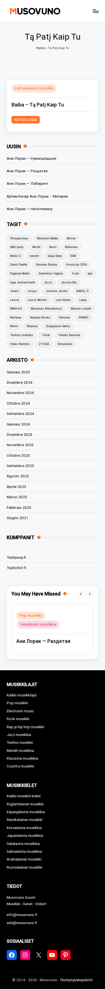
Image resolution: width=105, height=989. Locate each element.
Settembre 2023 (20, 465)
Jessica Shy (69, 282)
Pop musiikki (31, 616)
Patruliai (64, 317)
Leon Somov (63, 300)
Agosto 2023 (18, 476)
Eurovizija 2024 (76, 264)
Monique (15, 317)
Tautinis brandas (21, 335)
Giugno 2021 (17, 518)
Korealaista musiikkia (24, 827)
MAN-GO (16, 308)
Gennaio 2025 (18, 372)
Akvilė (36, 247)
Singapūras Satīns (58, 326)
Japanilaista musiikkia (25, 835)
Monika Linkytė (81, 308)
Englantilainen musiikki (25, 804)
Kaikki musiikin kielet (24, 796)
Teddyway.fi (16, 557)
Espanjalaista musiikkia (26, 812)
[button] (81, 594)
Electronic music (20, 711)
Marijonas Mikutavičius (46, 308)
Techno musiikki (20, 742)
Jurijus (32, 291)
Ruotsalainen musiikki (24, 867)
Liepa (83, 300)
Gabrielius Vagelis (50, 273)
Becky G (15, 256)
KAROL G (82, 291)
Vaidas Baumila (69, 335)
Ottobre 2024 (18, 403)
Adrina (71, 238)
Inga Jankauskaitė (22, 282)
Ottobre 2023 (18, 455)
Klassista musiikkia (22, 758)
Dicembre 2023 (19, 434)
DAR (73, 256)
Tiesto (46, 335)
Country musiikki (20, 766)
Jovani (14, 291)
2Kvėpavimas (19, 238)
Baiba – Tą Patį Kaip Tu (37, 105)
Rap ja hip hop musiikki (25, 727)
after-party (17, 247)
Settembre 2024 (20, 413)
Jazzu (48, 282)
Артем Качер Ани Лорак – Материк (37, 196)
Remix (14, 326)
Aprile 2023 (16, 486)
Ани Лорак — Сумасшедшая (31, 158)
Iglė (90, 273)
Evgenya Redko (20, 273)
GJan (75, 273)
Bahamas (71, 247)
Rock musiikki (18, 718)
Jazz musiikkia (19, 734)
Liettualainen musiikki (34, 88)
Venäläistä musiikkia (38, 624)
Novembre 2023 (20, 445)
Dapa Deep (55, 256)
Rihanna (32, 326)
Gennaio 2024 (18, 424)
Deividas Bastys (46, 264)
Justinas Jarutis (57, 291)
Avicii (53, 247)
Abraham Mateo (47, 238)
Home (40, 48)
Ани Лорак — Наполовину (29, 208)
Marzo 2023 (17, 497)
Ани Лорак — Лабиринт (27, 183)
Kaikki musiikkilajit (22, 695)
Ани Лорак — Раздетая (27, 171)
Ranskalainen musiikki (25, 819)
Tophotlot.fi (16, 567)
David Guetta (18, 264)
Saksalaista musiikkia (24, 851)
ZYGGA (44, 344)
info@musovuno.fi (22, 914)
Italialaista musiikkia (23, 843)
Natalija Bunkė (40, 317)
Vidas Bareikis (20, 344)
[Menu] (95, 11)
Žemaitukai (65, 344)
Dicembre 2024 (19, 382)
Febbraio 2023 (19, 507)
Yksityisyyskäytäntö (76, 980)
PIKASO (83, 317)
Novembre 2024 (20, 392)
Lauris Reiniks (37, 300)
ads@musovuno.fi (22, 922)
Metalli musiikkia (20, 750)
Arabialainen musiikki (24, 859)
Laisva (14, 300)
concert (34, 256)
